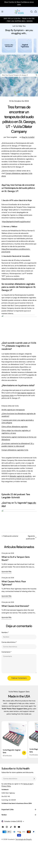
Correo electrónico (9, 642)
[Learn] (9, 46)
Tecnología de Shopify (23, 839)
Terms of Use (27, 784)
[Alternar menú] (2, 12)
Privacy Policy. (6, 786)
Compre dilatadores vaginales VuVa (15, 450)
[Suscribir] (34, 779)
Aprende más (6, 571)
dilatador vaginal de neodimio (21, 476)
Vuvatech (11, 839)
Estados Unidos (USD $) (13, 821)
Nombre (5, 632)
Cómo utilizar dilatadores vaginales (15, 427)
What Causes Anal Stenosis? (15, 606)
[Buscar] (31, 12)
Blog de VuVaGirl (28, 137)
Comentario (6, 652)
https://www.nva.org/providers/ (13, 279)
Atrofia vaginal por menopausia (13, 410)
